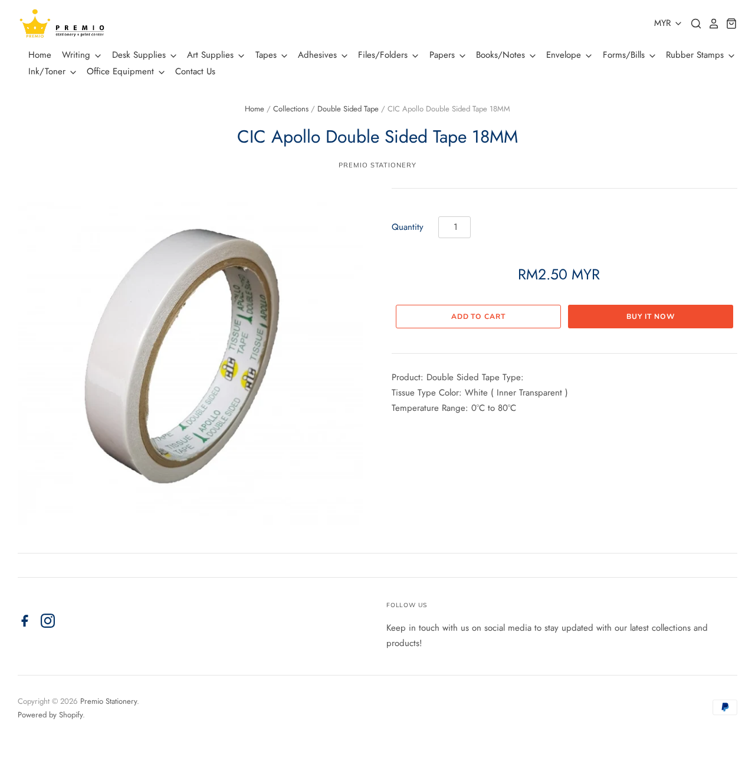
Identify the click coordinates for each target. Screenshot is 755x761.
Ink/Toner (48, 71)
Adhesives (319, 54)
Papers (443, 54)
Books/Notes (502, 54)
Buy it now (650, 316)
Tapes (267, 54)
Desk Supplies (140, 54)
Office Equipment (122, 71)
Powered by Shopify (50, 714)
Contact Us (195, 71)
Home (39, 54)
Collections (290, 108)
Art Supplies (212, 54)
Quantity (408, 226)
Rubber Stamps (696, 54)
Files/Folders (384, 54)
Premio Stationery (377, 165)
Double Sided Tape (348, 108)
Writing (77, 54)
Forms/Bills (625, 54)
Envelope (565, 54)
